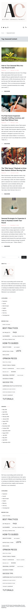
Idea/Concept (6, 305)
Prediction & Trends (7, 362)
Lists (18, 351)
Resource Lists (6, 371)
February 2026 (6, 416)
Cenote (11, 606)
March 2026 (5, 414)
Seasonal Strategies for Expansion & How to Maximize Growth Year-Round (13, 220)
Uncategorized (6, 315)
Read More (7, 91)
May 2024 (5, 437)
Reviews (13, 371)
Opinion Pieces (10, 358)
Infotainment (17, 347)
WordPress (3, 607)
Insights (4, 308)
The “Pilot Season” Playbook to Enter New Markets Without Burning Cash (14, 169)
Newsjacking (6, 354)
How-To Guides (10, 343)
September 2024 (6, 430)
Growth (4, 303)
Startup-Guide (20, 375)
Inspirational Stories (8, 351)
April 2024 (5, 440)
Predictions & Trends (9, 365)
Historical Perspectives (9, 339)
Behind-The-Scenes (6, 324)
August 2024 (5, 433)
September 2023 (6, 442)
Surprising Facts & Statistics (12, 386)
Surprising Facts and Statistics (9, 389)
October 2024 (6, 428)
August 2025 (5, 421)
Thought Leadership (8, 395)
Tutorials (8, 399)
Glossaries (6, 336)
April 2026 (5, 412)
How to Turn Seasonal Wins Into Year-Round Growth (12, 66)
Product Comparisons (8, 368)
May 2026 (5, 409)
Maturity (4, 310)
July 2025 (5, 423)
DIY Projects (6, 332)
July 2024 (5, 435)
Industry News (7, 347)
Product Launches (20, 368)
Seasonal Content (9, 375)
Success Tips (8, 382)
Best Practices (10, 328)
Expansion (3, 70)
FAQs (15, 332)
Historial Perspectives (18, 336)
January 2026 (6, 419)
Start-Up (5, 312)
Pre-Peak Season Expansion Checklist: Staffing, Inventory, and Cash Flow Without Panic (12, 118)
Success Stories (8, 378)
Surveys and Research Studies (9, 392)
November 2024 (6, 426)
